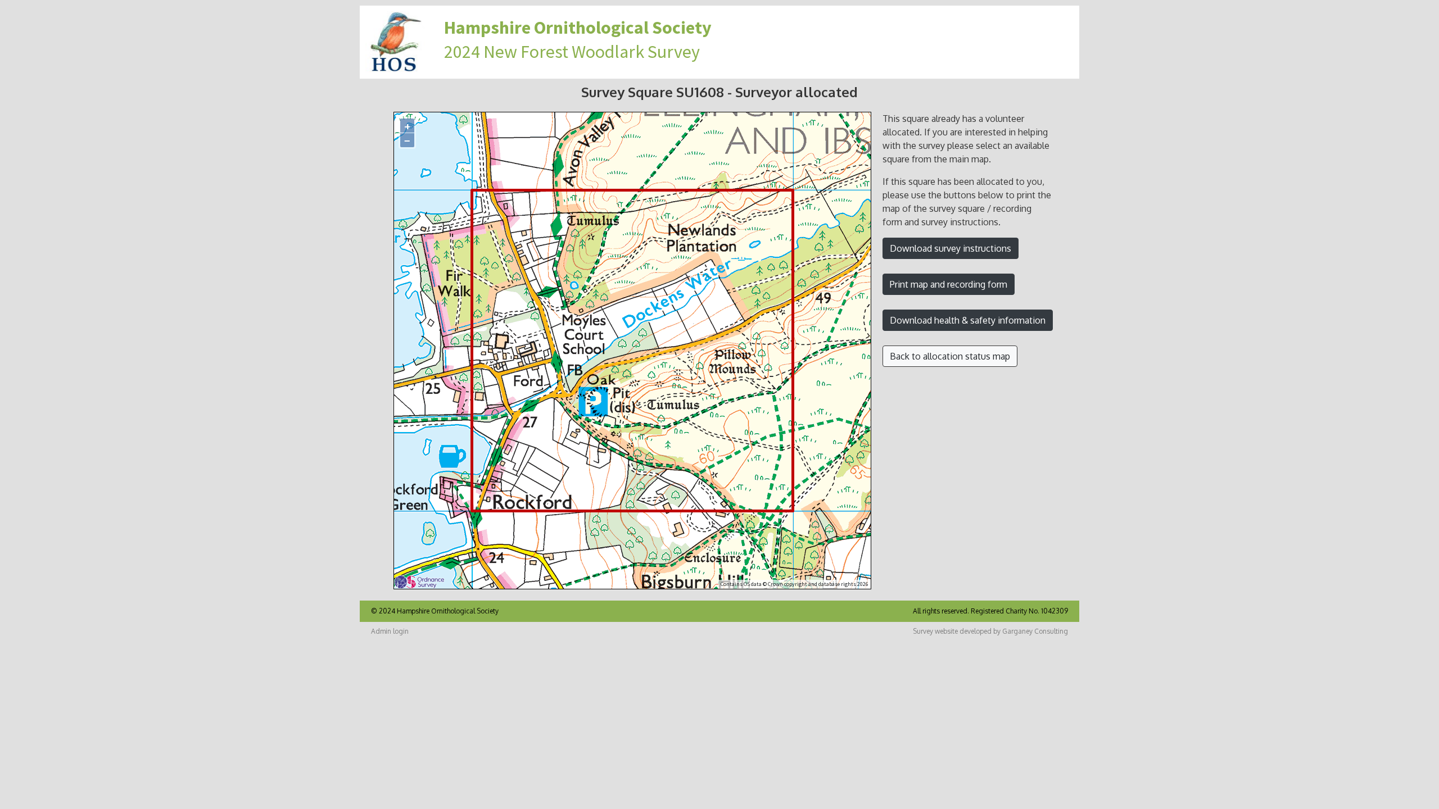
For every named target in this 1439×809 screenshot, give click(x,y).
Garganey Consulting (1035, 631)
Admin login (390, 631)
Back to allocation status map (950, 356)
